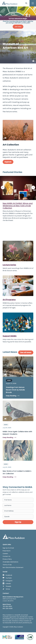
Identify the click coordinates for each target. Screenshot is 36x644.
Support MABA (10, 336)
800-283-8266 (8, 608)
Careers (5, 553)
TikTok (8, 589)
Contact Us (6, 556)
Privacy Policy (7, 559)
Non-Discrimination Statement (13, 567)
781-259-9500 (7, 606)
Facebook (9, 575)
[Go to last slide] (3, 187)
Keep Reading (11, 395)
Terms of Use (7, 565)
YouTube (9, 578)
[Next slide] (33, 187)
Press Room (6, 551)
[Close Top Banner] (34, 8)
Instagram (9, 581)
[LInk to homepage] (9, 3)
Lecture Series (9, 264)
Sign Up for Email (8, 548)
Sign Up (18, 522)
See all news (25, 352)
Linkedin (8, 583)
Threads (8, 586)
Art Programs (9, 299)
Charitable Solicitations (10, 562)
